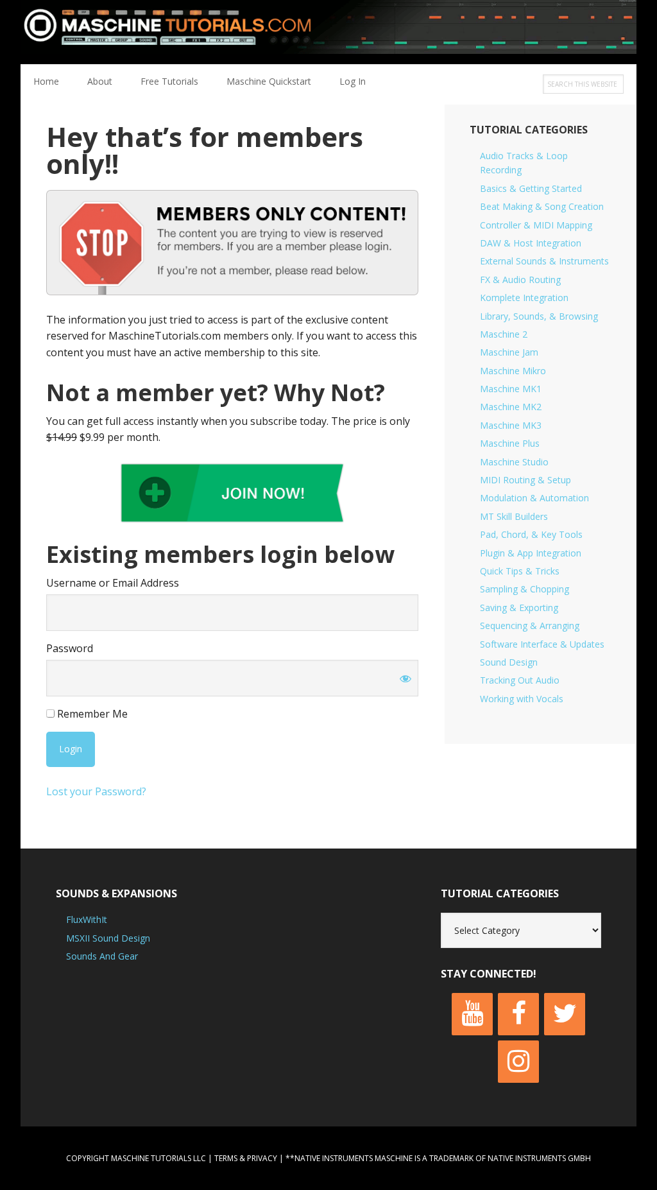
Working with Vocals (521, 699)
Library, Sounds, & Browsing (539, 316)
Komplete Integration (524, 297)
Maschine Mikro (513, 371)
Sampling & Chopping (524, 589)
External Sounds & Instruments (544, 261)
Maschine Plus (510, 443)
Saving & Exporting (519, 607)
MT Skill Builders (514, 516)
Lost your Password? (96, 791)
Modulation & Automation (534, 498)
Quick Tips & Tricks (519, 571)
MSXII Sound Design (108, 938)
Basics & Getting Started (531, 188)
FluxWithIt (86, 919)
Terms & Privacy (245, 1158)
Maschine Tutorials (328, 32)
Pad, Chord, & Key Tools (531, 534)
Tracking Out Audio (519, 680)
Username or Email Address (112, 583)
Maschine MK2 (511, 407)
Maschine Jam (509, 352)
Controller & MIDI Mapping (536, 225)
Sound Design (509, 662)
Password (69, 648)
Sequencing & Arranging (529, 625)
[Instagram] (518, 1061)
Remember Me (91, 714)
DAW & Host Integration (530, 243)
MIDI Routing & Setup (525, 480)
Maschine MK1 (511, 389)
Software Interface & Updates (542, 644)
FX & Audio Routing (520, 279)
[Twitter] (564, 1014)
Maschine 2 (503, 334)
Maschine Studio (514, 462)
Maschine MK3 (511, 425)
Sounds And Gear (102, 956)
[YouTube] (472, 1014)
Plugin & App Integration (530, 553)
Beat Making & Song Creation (542, 206)
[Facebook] (518, 1014)
